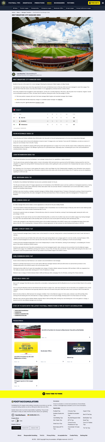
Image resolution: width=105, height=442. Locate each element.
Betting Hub (83, 435)
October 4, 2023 (40, 102)
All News (15, 8)
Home (13, 12)
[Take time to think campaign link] (52, 395)
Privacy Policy (51, 435)
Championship (35, 8)
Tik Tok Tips (86, 428)
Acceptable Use (62, 435)
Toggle (17, 421)
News (49, 3)
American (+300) (34, 427)
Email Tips (86, 420)
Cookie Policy (74, 435)
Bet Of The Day (87, 414)
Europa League (70, 8)
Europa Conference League (83, 8)
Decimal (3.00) (25, 427)
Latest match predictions (21, 310)
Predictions (39, 3)
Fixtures (70, 3)
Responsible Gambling (30, 435)
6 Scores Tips (72, 411)
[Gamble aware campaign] (20, 415)
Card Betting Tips (58, 417)
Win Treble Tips (57, 420)
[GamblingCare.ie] (33, 415)
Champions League (46, 8)
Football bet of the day (21, 315)
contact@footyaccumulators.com (66, 405)
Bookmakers (59, 3)
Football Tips (14, 3)
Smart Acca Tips (57, 423)
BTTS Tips (71, 420)
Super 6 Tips (86, 411)
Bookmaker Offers (58, 8)
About (19, 435)
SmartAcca (27, 3)
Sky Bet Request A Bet (74, 417)
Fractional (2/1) (16, 427)
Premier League (24, 8)
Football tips (18, 312)
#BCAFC (60, 99)
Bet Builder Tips (87, 417)
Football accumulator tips (21, 313)
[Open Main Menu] (103, 3)
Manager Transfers (26, 12)
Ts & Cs (42, 435)
